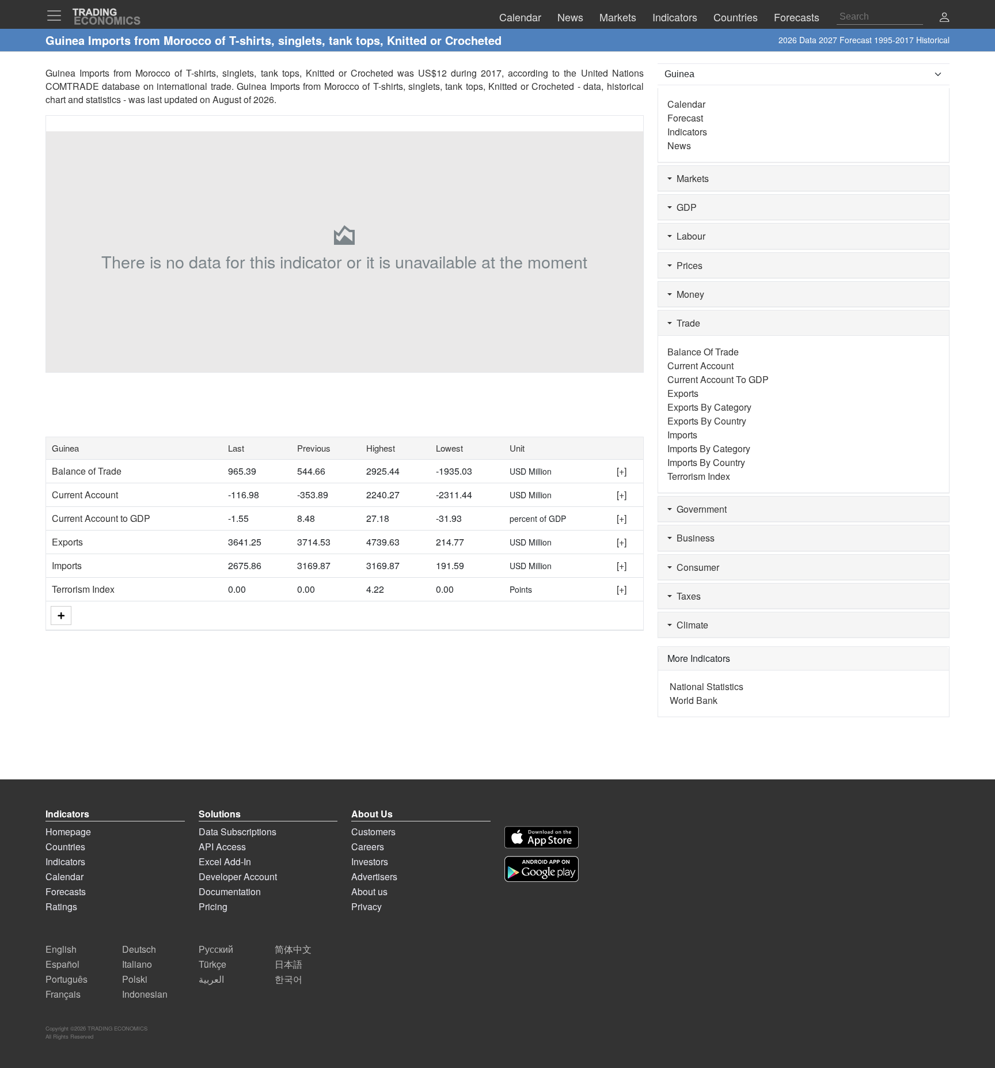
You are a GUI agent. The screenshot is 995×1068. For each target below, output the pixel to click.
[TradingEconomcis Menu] (57, 15)
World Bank (693, 700)
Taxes (686, 596)
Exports (67, 541)
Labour (688, 236)
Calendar (686, 104)
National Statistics (706, 686)
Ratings (61, 906)
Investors (369, 861)
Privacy (366, 906)
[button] (944, 18)
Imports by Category (708, 448)
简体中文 (293, 949)
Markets (690, 178)
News (679, 145)
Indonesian (145, 994)
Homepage (68, 831)
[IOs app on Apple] (541, 837)
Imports (67, 565)
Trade (686, 323)
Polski (134, 979)
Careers (367, 846)
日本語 (288, 964)
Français (63, 994)
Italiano (137, 964)
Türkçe (212, 964)
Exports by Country (706, 420)
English (61, 949)
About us (369, 891)
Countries (65, 846)
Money (688, 294)
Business (693, 537)
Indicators (687, 131)
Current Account (85, 494)
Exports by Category (709, 407)
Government (699, 509)
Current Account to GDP (101, 518)
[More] (61, 615)
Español (62, 964)
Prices (687, 265)
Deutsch (139, 949)
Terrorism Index (83, 589)
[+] (621, 471)
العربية (211, 979)
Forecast (685, 117)
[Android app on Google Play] (541, 869)
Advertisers (374, 876)
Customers (373, 831)
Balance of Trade (86, 471)
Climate (690, 624)
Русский (216, 949)
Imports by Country (706, 462)
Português (66, 979)
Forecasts (65, 891)
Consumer (695, 567)
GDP (684, 207)
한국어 (288, 979)
